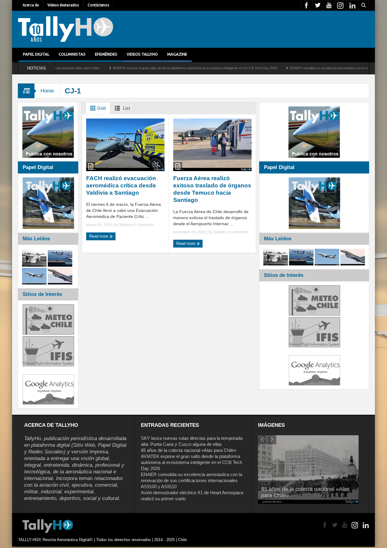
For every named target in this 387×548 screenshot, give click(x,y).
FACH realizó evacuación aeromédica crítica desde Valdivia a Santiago (121, 185)
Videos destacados (63, 5)
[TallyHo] (65, 29)
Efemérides (106, 54)
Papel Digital (36, 54)
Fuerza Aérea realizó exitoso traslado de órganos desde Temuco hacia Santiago (212, 189)
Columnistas (72, 54)
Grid (101, 108)
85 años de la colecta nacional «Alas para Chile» (188, 450)
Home (47, 91)
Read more (99, 236)
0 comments (143, 225)
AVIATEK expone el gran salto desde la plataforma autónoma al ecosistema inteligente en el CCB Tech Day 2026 (172, 68)
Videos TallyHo (142, 54)
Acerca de (31, 5)
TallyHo (125, 225)
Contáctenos (98, 5)
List (126, 108)
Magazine (177, 54)
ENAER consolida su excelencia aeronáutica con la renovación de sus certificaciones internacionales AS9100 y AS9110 (191, 480)
